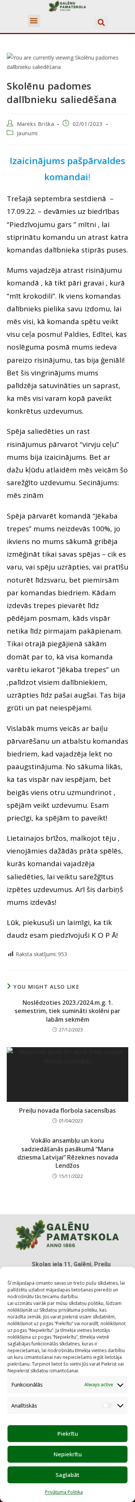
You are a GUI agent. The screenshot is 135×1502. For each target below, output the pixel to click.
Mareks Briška (35, 123)
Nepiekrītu (68, 1454)
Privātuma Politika (64, 1492)
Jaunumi (27, 133)
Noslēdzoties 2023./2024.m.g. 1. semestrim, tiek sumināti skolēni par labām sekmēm (67, 1011)
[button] (34, 21)
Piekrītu (67, 1433)
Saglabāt (68, 1474)
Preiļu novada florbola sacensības (67, 1110)
